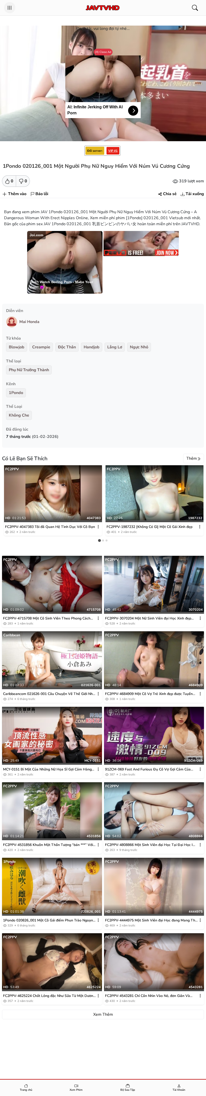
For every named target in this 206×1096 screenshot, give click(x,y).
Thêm (191, 458)
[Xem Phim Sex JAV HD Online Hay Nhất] (102, 8)
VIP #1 (113, 151)
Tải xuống (195, 194)
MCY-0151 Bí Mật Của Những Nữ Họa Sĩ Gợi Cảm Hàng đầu (47, 769)
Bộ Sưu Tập (127, 1090)
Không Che (19, 415)
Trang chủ (26, 1090)
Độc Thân (67, 347)
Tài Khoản (179, 1090)
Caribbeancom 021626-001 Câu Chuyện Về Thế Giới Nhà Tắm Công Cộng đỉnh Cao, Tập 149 (49, 693)
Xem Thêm (103, 1014)
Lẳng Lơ (114, 347)
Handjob (91, 347)
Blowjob (16, 347)
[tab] (99, 540)
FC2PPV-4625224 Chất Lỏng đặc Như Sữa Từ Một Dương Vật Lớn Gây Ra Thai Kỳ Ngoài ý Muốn (49, 995)
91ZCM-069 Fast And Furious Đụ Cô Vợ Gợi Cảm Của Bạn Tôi (148, 769)
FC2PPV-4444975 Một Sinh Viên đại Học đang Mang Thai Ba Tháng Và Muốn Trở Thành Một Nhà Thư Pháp (151, 920)
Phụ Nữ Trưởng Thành (29, 370)
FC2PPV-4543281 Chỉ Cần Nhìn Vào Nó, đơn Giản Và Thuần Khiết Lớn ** (147, 995)
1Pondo (16, 393)
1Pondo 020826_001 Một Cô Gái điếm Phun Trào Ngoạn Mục (48, 920)
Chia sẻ (170, 194)
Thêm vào (17, 194)
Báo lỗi (41, 194)
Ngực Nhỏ (139, 347)
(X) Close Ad (103, 52)
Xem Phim (76, 1090)
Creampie (41, 347)
